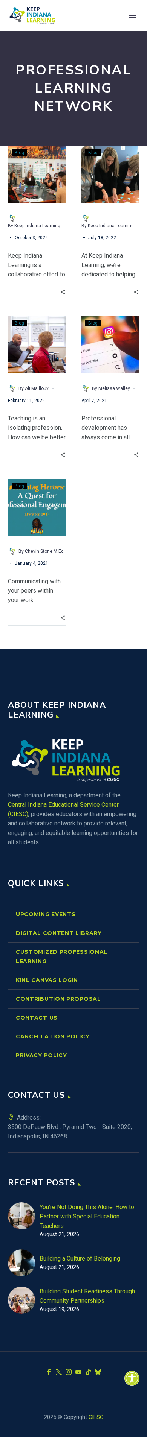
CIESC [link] (96, 1417)
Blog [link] (19, 152)
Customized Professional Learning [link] (61, 956)
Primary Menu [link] (132, 15)
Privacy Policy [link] (41, 1055)
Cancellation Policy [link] (52, 1036)
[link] (131, 1378)
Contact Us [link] (37, 1017)
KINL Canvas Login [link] (47, 980)
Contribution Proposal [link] (58, 998)
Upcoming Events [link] (46, 914)
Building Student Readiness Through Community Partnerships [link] (87, 1296)
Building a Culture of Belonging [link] (80, 1258)
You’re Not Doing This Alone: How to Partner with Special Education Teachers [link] (87, 1216)
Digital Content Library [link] (59, 933)
